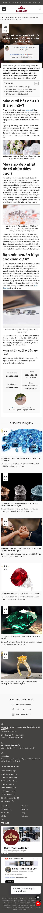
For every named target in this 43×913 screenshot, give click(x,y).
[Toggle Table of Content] (35, 84)
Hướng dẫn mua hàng (9, 791)
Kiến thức (25, 816)
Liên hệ (3, 816)
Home (2, 18)
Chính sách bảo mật (8, 771)
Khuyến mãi (5, 813)
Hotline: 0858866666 (23, 705)
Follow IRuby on (17, 54)
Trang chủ (4, 806)
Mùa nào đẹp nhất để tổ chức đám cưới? (21, 89)
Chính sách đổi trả (7, 784)
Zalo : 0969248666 (23, 714)
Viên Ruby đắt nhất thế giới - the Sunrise (21, 594)
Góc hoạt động (6, 809)
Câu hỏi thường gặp (8, 794)
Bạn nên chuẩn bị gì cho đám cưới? (19, 92)
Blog (8, 18)
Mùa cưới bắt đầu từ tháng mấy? (17, 87)
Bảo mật (25, 809)
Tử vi (2, 819)
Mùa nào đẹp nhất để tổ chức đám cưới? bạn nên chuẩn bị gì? (21, 550)
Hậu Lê (23, 47)
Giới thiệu (25, 806)
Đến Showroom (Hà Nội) (10, 798)
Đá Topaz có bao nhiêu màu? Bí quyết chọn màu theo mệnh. (19, 505)
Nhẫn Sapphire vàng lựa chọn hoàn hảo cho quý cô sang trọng (20, 683)
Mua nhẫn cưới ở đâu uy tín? (18, 94)
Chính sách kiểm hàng (9, 781)
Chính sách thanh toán (9, 774)
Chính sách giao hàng (9, 777)
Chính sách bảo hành (8, 788)
